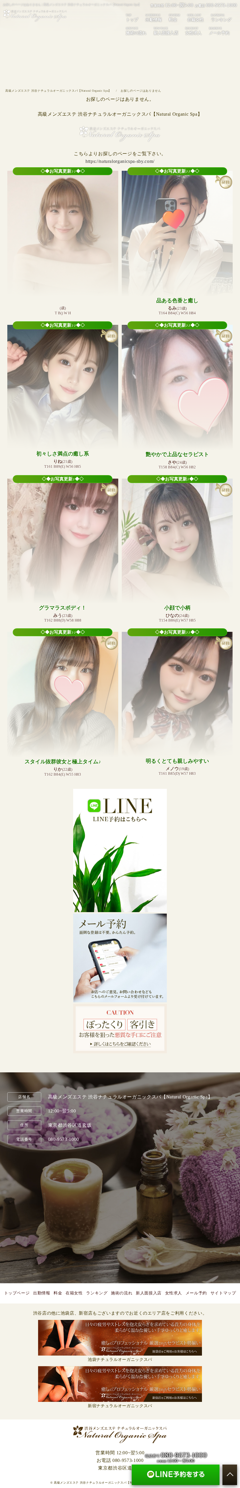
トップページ (17, 1293)
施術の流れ (136, 31)
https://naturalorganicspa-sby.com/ (120, 161)
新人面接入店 (166, 31)
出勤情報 (153, 18)
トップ (132, 18)
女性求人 (193, 31)
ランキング (221, 18)
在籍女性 (195, 18)
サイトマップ (223, 1293)
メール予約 (219, 31)
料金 (174, 18)
